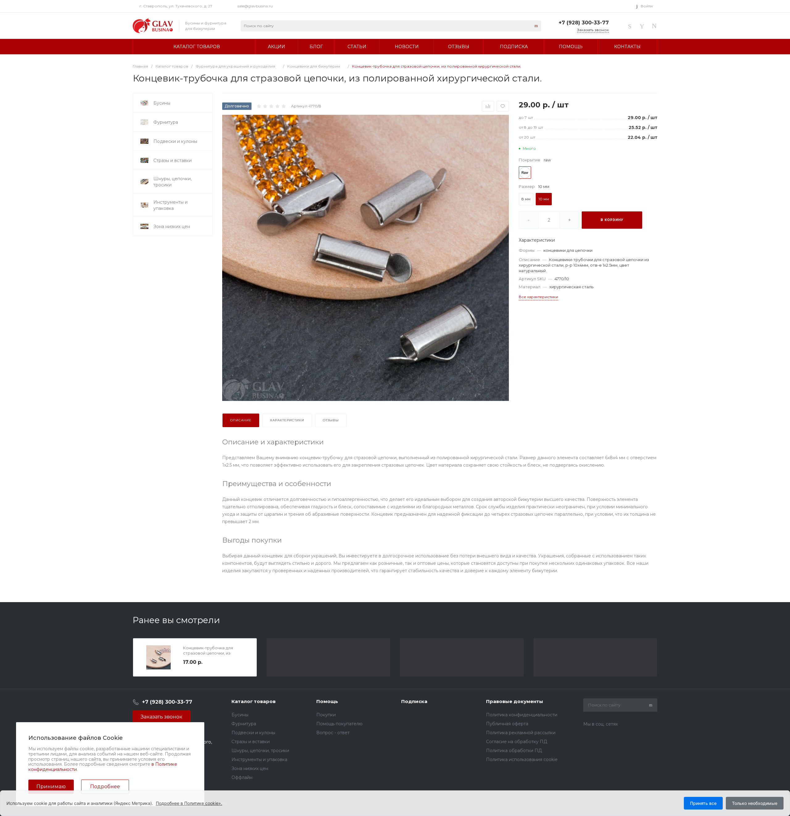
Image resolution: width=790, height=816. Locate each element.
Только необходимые (754, 803)
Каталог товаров (253, 701)
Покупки (326, 715)
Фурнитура (243, 723)
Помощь (327, 701)
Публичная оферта (507, 723)
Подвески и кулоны (253, 732)
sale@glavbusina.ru (255, 6)
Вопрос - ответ (333, 732)
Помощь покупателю (339, 723)
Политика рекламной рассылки (520, 732)
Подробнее (105, 786)
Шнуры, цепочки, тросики (260, 750)
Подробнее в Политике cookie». (189, 803)
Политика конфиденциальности (521, 715)
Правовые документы (514, 701)
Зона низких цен (249, 768)
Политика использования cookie (522, 759)
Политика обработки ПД (514, 750)
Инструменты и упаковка (259, 759)
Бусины (239, 715)
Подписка (414, 701)
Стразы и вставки (250, 741)
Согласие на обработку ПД (516, 741)
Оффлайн (241, 777)
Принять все (703, 803)
